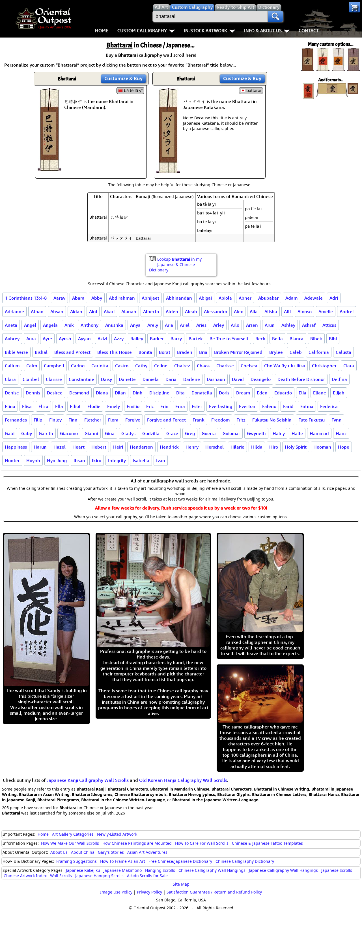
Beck (260, 338)
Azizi (102, 338)
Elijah (338, 393)
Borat (164, 352)
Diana (102, 393)
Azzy (119, 338)
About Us (59, 852)
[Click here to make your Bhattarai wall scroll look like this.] (49, 168)
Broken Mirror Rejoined (238, 352)
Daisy (106, 379)
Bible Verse (16, 352)
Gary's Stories (111, 852)
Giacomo (69, 433)
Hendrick (169, 447)
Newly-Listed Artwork (117, 834)
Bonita (145, 352)
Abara (78, 298)
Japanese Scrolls (336, 870)
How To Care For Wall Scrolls (202, 843)
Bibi (333, 338)
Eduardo (283, 393)
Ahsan (56, 311)
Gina (110, 433)
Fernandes (16, 420)
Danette (127, 379)
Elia (302, 393)
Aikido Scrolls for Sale (147, 875)
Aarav (59, 298)
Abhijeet (150, 298)
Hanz (341, 433)
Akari (109, 311)
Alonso (305, 311)
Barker (157, 338)
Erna (180, 406)
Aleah (191, 311)
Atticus (329, 325)
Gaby (26, 433)
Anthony (89, 325)
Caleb (296, 352)
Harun (40, 447)
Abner (245, 298)
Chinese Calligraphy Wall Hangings (211, 870)
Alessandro (215, 311)
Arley (218, 325)
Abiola (225, 298)
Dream (243, 393)
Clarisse (54, 379)
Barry (176, 338)
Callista (343, 352)
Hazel (59, 447)
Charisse (225, 365)
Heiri (118, 447)
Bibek (316, 338)
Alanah (128, 311)
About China (82, 852)
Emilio (133, 406)
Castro (121, 365)
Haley (279, 433)
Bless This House (114, 352)
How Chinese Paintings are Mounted (137, 843)
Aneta (11, 325)
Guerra (209, 433)
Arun (270, 325)
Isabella (141, 460)
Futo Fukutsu (311, 420)
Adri (333, 298)
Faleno (269, 406)
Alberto (151, 311)
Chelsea (249, 365)
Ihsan (79, 460)
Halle (297, 433)
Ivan (160, 460)
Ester (197, 406)
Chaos (203, 365)
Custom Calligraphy (142, 30)
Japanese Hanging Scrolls (99, 875)
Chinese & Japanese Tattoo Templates (267, 843)
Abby (96, 298)
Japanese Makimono (123, 870)
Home (101, 30)
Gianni (91, 433)
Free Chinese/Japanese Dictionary (180, 861)
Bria (203, 352)
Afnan (37, 311)
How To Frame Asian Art (122, 861)
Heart (78, 447)
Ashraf (309, 325)
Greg (190, 433)
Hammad (319, 433)
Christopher (324, 365)
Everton (247, 406)
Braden (184, 352)
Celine (160, 365)
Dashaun (216, 379)
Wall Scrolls (61, 875)
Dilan (120, 393)
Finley (55, 420)
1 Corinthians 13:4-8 (26, 298)
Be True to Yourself (229, 338)
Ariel (184, 325)
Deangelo (261, 379)
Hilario (237, 447)
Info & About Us (263, 30)
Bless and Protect (72, 352)
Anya (135, 325)
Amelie (325, 311)
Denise (12, 393)
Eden (262, 393)
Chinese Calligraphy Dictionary (245, 861)
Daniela (151, 379)
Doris (224, 393)
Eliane (319, 393)
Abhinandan (179, 298)
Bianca (296, 338)
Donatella (201, 393)
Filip (38, 420)
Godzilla (151, 433)
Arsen (252, 325)
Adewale (313, 298)
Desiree (55, 393)
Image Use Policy (116, 892)
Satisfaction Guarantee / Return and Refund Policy (214, 892)
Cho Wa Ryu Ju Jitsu (284, 365)
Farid (288, 406)
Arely (152, 325)
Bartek (196, 338)
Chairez (182, 365)
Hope (343, 447)
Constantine (81, 379)
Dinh (138, 393)
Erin (164, 406)
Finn (72, 420)
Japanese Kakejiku (83, 870)
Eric (150, 406)
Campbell (54, 365)
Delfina (339, 379)
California (319, 352)
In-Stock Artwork (205, 30)
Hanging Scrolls (160, 870)
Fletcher (92, 420)
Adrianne (14, 311)
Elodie (93, 406)
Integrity (117, 460)
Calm (31, 365)
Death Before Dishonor (301, 379)
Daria (170, 379)
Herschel (214, 447)
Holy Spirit (296, 447)
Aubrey (12, 338)
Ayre (47, 338)
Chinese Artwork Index (25, 875)
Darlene (191, 379)
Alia (254, 311)
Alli (287, 311)
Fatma (306, 406)
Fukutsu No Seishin (272, 420)
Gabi (9, 433)
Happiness (16, 447)
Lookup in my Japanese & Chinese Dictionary (175, 264)
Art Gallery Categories (73, 834)
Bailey (136, 338)
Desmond (79, 393)
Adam (291, 298)
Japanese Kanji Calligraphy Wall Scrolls (88, 780)
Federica (329, 406)
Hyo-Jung (57, 460)
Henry (192, 447)
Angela (50, 325)
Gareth (46, 433)
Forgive (132, 420)
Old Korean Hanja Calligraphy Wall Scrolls (183, 780)
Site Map (181, 884)
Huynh (33, 460)
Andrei (347, 311)
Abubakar (268, 298)
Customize (123, 78)
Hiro (273, 447)
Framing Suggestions (76, 861)
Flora (113, 420)
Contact (309, 30)
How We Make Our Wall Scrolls (70, 843)
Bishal (41, 352)
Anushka (114, 325)
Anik (69, 325)
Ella (59, 406)
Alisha (270, 311)
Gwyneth (256, 433)
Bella (277, 338)
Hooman (322, 447)
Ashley (288, 325)
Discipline (159, 393)
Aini (93, 311)
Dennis (33, 393)
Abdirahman (122, 298)
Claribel (31, 379)
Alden (172, 311)
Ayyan (84, 338)
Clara (10, 379)
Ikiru (96, 460)
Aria (169, 325)
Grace (172, 433)
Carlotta (99, 365)
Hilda (256, 447)
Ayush (65, 338)
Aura (31, 338)
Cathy (141, 365)
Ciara (348, 365)
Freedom (220, 420)
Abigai (205, 298)
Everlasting (220, 406)
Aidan (76, 311)
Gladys (128, 433)
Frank (198, 420)
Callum (12, 365)
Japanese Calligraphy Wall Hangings (283, 870)
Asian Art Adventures (147, 852)
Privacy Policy (149, 892)
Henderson (141, 447)
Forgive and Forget (166, 420)
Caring (78, 365)
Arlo (235, 325)
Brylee (276, 352)
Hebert (98, 447)
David (238, 379)
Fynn (336, 420)
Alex (238, 311)
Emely (113, 406)
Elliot (75, 406)
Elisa (27, 406)
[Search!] (275, 16)
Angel (30, 325)
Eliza (43, 406)
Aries (201, 325)
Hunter (12, 460)
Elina (10, 406)
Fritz (240, 420)
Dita (180, 393)
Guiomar (231, 433)
